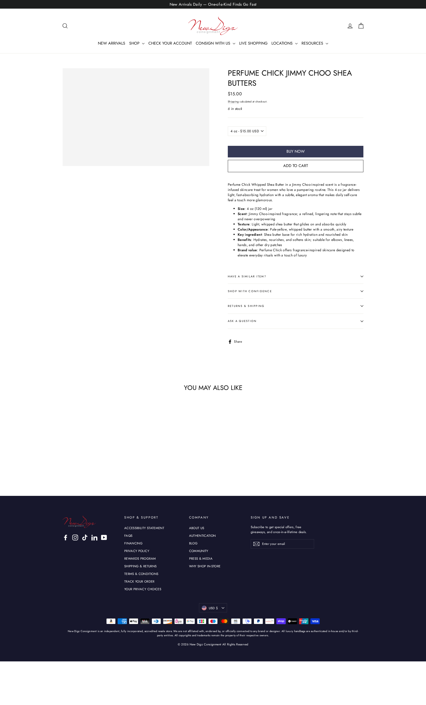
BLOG (193, 543)
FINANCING (133, 543)
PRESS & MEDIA (201, 558)
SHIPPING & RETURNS (140, 566)
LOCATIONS (282, 43)
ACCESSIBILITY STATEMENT (144, 528)
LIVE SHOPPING (253, 43)
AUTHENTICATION (202, 535)
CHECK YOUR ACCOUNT (170, 43)
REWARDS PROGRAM (140, 558)
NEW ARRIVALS (111, 43)
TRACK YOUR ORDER (139, 581)
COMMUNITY (198, 551)
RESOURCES (313, 43)
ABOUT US (196, 528)
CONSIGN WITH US (213, 43)
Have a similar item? (247, 276)
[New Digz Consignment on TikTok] (85, 537)
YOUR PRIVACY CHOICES (142, 589)
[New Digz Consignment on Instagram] (75, 537)
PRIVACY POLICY (136, 551)
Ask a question (242, 321)
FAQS (128, 535)
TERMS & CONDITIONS (141, 573)
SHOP (135, 43)
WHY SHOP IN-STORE (205, 566)
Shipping (233, 101)
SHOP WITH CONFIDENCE (250, 291)
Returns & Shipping (246, 306)
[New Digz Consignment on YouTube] (104, 537)
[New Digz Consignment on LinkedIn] (94, 537)
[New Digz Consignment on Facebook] (66, 537)
